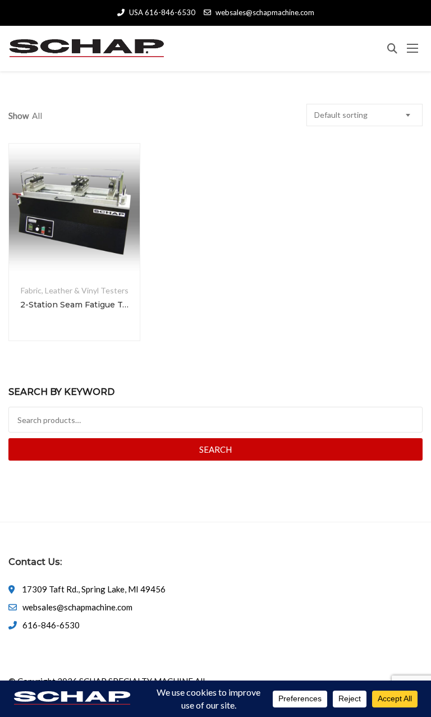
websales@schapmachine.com (265, 12)
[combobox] (364, 115)
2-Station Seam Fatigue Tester (74, 305)
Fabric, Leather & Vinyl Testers (75, 290)
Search (215, 449)
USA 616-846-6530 (162, 12)
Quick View (74, 247)
